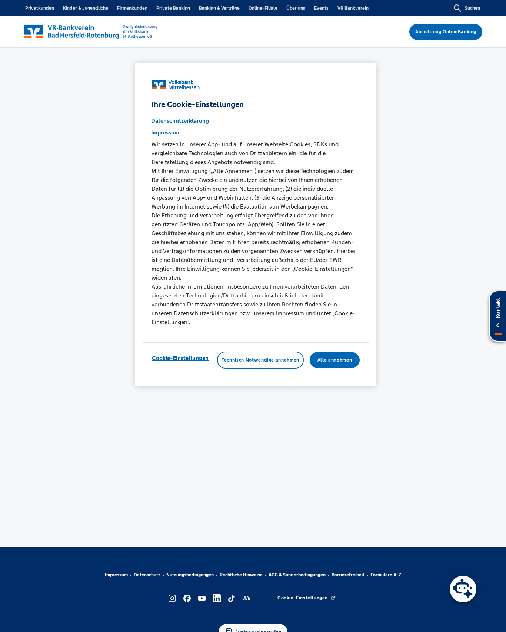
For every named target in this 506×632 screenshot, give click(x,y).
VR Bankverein (353, 8)
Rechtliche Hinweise (241, 575)
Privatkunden (39, 8)
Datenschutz (147, 575)
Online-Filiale (263, 8)
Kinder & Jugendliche (85, 8)
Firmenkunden (132, 8)
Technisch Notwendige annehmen (260, 360)
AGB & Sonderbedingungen (297, 575)
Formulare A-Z (385, 575)
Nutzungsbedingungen (190, 575)
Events (321, 8)
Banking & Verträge (219, 8)
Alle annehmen (334, 360)
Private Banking (173, 8)
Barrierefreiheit (348, 575)
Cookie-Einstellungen (180, 357)
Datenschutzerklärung (180, 120)
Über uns (295, 8)
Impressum (116, 575)
